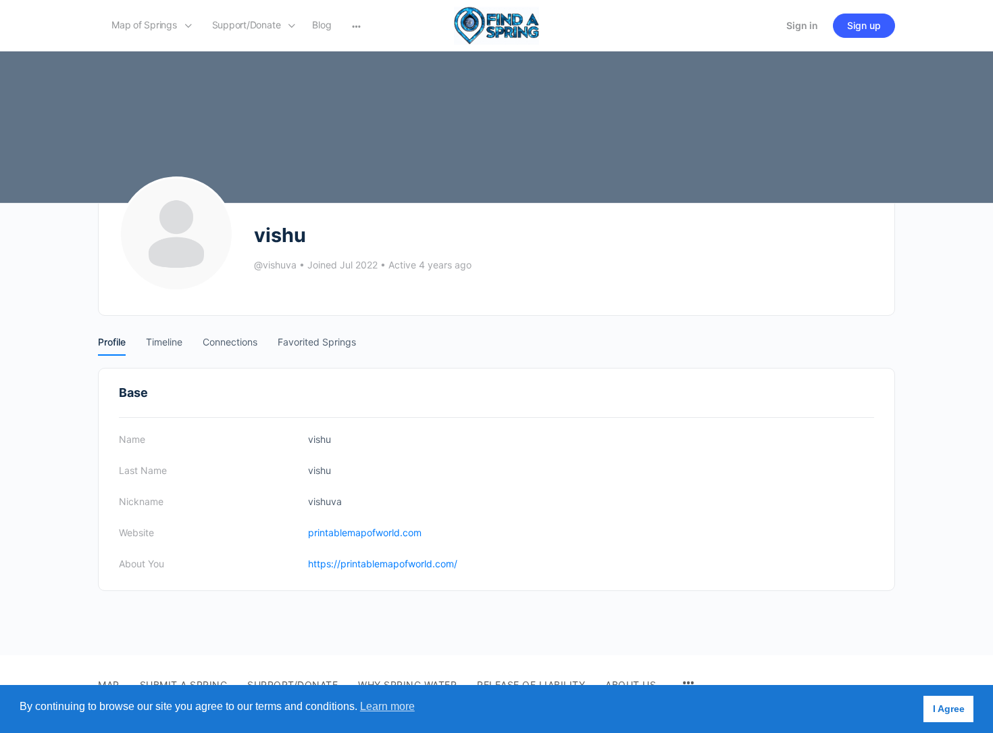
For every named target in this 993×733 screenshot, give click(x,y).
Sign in (802, 25)
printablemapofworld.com (365, 532)
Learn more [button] (387, 706)
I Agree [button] (949, 708)
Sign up (864, 25)
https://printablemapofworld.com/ (382, 563)
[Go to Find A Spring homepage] (496, 24)
